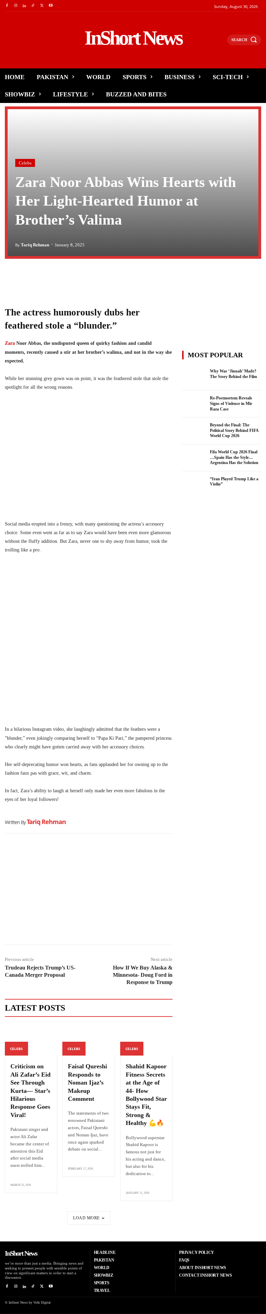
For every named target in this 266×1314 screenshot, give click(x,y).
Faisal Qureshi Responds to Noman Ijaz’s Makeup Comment (87, 1082)
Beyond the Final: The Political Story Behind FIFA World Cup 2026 (234, 430)
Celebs (25, 163)
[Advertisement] (88, 891)
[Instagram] (15, 5)
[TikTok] (33, 5)
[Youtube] (50, 5)
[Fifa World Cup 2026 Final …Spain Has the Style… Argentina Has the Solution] (194, 458)
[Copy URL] (75, 278)
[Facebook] (6, 5)
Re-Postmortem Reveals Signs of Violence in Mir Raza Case (231, 403)
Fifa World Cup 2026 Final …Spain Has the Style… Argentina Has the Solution (234, 457)
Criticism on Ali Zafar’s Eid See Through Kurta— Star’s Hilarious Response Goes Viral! (30, 1090)
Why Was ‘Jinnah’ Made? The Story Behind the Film (233, 374)
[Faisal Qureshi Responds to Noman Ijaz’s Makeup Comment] (88, 1040)
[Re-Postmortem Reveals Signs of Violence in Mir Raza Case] (194, 404)
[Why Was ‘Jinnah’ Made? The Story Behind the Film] (194, 377)
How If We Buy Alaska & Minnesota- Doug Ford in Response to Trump (142, 975)
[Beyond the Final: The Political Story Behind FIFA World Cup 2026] (194, 431)
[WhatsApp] (44, 278)
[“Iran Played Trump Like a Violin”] (194, 484)
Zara (10, 343)
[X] (42, 5)
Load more (86, 1218)
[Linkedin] (24, 5)
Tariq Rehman (35, 244)
